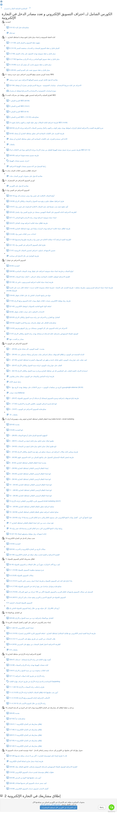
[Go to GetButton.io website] (111, 811)
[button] (1, 2)
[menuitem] (1, 5)
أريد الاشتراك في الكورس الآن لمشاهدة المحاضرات (58, 807)
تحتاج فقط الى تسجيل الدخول (50, 804)
